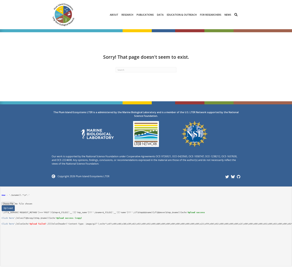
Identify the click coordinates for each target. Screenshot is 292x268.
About (114, 14)
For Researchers (210, 14)
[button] (236, 14)
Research (127, 14)
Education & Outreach (182, 14)
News (227, 14)
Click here (8, 218)
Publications (145, 14)
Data (160, 14)
